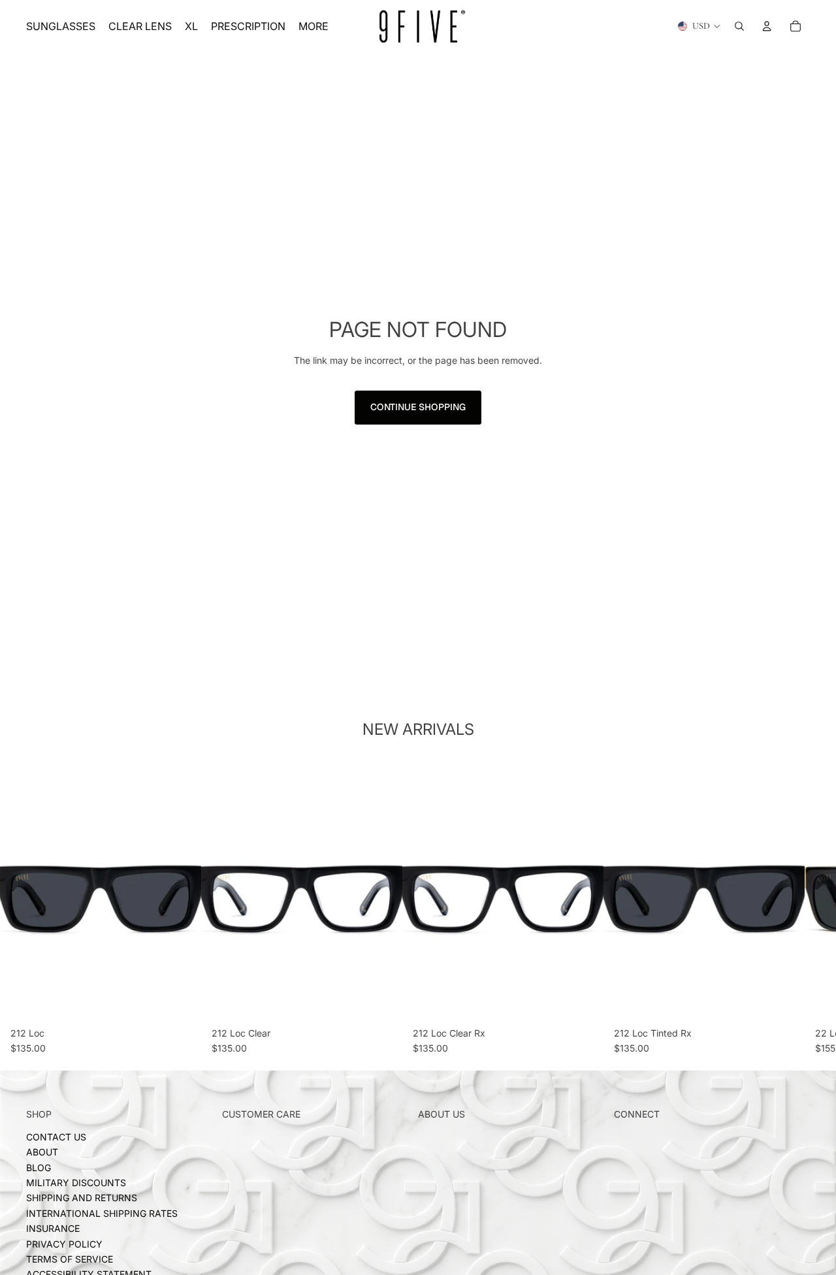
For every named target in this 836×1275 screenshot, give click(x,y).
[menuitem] (313, 26)
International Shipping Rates (102, 1213)
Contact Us (56, 1136)
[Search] (739, 26)
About (42, 1151)
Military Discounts (76, 1182)
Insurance (53, 1228)
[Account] (766, 26)
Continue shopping (418, 407)
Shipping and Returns (81, 1197)
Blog (38, 1167)
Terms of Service (69, 1259)
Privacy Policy (64, 1243)
